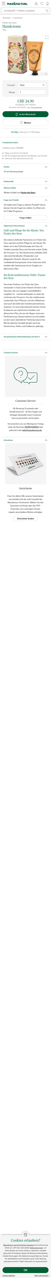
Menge (12, 92)
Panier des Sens (28, 192)
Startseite (6, 18)
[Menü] (4, 3)
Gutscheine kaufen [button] (25, 518)
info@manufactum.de (32, 430)
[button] (47, 37)
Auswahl (11, 85)
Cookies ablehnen (8, 1276)
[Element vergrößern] (46, 74)
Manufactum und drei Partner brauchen (18, 1245)
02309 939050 (32, 427)
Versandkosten (36, 107)
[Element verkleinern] (42, 74)
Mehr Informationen (42, 1276)
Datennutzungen (36, 1248)
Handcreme (17, 18)
